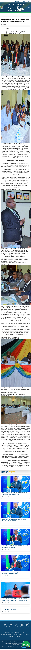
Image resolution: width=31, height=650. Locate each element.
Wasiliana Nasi (9, 632)
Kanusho (11, 636)
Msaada (18, 636)
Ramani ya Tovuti (19, 632)
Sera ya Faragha (17, 634)
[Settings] (28, 1)
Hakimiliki (26, 634)
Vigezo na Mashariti (5, 634)
